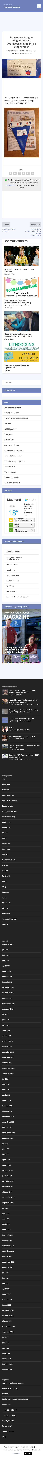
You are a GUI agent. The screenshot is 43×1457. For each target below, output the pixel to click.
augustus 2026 (7, 944)
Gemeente (6, 827)
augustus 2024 (7, 1073)
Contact (5, 1394)
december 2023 (8, 1117)
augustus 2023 (7, 1138)
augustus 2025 (7, 1009)
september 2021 (8, 1262)
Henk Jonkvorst (12, 565)
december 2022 (8, 1181)
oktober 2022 (7, 1192)
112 (3, 779)
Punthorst (6, 876)
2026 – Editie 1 (11, 1410)
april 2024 (6, 1095)
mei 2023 (5, 1154)
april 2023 (6, 1160)
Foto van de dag (8, 817)
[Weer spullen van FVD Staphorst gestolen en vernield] (5, 746)
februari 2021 (7, 1300)
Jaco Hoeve (11, 570)
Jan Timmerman (13, 575)
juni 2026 (5, 955)
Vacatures (6, 914)
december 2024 (8, 1052)
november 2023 (8, 1122)
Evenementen (35, 704)
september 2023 (8, 1133)
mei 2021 (5, 1283)
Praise (11, 727)
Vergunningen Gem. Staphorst (16, 418)
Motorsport (6, 849)
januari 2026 (7, 982)
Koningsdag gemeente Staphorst (15, 1399)
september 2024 (8, 1068)
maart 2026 (6, 971)
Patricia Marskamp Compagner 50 (22, 736)
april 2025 (6, 1030)
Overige (5, 865)
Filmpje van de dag (9, 811)
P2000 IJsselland (10, 429)
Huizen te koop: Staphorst (14, 461)
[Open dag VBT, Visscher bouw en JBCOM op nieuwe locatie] (5, 756)
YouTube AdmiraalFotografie (18, 597)
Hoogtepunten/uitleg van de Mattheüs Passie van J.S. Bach (18, 335)
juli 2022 (5, 1208)
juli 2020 (5, 1337)
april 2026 (6, 966)
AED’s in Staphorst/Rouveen (12, 1383)
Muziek (27, 730)
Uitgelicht (28, 53)
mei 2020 (5, 1348)
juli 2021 (5, 1273)
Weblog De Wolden (11, 413)
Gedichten (6, 822)
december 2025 (8, 987)
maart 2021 (6, 1294)
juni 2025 (5, 1020)
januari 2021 (7, 1305)
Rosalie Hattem (13, 559)
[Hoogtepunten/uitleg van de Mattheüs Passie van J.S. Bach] (21, 321)
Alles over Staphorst (12, 483)
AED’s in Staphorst (11, 445)
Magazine (6, 844)
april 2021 (6, 1289)
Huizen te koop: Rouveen (13, 450)
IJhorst (4, 833)
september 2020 (8, 1326)
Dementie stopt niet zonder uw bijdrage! (19, 270)
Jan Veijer (10, 586)
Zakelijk (5, 924)
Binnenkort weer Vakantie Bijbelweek (16, 366)
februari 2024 (7, 1106)
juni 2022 (5, 1213)
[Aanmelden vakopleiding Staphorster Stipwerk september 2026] (5, 701)
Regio (22, 53)
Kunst (4, 838)
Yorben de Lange (13, 581)
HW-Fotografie (12, 591)
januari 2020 (7, 1370)
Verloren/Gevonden (11, 477)
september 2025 (8, 1004)
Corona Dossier (8, 795)
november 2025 (8, 993)
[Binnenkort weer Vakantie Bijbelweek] (21, 352)
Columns (5, 790)
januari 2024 (7, 1111)
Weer (4, 1437)
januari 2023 (7, 1176)
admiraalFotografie (14, 557)
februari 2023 (7, 1170)
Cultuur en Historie (24, 704)
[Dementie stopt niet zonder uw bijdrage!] (21, 256)
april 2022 (6, 1224)
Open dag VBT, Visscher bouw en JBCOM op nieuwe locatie (24, 756)
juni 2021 (5, 1278)
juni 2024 (5, 1084)
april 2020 (6, 1353)
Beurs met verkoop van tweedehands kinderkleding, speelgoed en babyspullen (17, 302)
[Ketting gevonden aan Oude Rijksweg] (5, 711)
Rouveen (5, 892)
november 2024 (8, 1057)
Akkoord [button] (28, 1453)
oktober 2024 (7, 1063)
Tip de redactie (10, 472)
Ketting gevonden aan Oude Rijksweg (23, 710)
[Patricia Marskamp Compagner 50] (5, 738)
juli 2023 (5, 1143)
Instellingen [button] (17, 1453)
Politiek (5, 870)
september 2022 (8, 1197)
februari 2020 (7, 1364)
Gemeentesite (9, 467)
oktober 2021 (7, 1256)
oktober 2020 (7, 1321)
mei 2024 (5, 1090)
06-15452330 (10, 185)
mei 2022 (5, 1219)
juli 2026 (5, 950)
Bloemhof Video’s (13, 552)
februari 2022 (7, 1235)
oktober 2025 (7, 998)
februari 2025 (7, 1041)
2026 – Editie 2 (11, 1415)
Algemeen (15, 53)
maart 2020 (6, 1359)
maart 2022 (6, 1230)
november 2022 (8, 1187)
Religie (4, 887)
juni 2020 (5, 1343)
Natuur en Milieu (8, 860)
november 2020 (8, 1316)
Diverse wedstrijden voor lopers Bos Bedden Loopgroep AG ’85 (22, 691)
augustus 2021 (7, 1267)
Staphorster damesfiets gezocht (21, 719)
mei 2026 (5, 960)
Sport (20, 694)
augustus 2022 (7, 1203)
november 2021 (8, 1251)
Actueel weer (9, 440)
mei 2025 (5, 1025)
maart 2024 (6, 1100)
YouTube (7, 423)
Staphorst (6, 903)
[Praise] (5, 729)
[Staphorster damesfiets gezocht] (5, 720)
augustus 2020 (7, 1332)
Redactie (21, 51)
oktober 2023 (7, 1127)
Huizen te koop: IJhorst (13, 456)
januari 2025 (7, 1047)
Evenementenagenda (12, 407)
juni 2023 (5, 1149)
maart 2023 (6, 1165)
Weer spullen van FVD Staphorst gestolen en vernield (25, 746)
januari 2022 (7, 1240)
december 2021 (8, 1246)
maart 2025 (6, 1036)
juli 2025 (5, 1014)
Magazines (6, 1405)
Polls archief (7, 1426)
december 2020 (8, 1310)
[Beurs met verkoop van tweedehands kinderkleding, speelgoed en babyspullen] (21, 287)
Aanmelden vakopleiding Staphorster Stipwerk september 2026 (23, 701)
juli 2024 (5, 1079)
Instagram (8, 434)
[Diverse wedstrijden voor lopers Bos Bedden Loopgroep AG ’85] (5, 692)
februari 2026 (7, 977)
